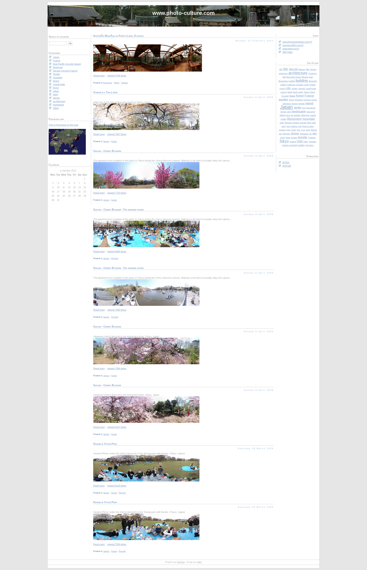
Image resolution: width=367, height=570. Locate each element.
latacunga (310, 112)
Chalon (312, 85)
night (282, 123)
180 (280, 69)
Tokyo (284, 141)
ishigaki (301, 104)
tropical (293, 142)
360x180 (293, 69)
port (300, 126)
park (314, 123)
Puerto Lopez (308, 126)
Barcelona (291, 77)
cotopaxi (301, 88)
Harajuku (299, 100)
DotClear (181, 562)
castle (306, 85)
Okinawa (288, 123)
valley (305, 142)
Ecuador (285, 96)
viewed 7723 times (116, 193)
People (114, 258)
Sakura (314, 130)
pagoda (303, 123)
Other (116, 83)
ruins (308, 130)
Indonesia (286, 104)
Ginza (291, 100)
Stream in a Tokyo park (105, 92)
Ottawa (296, 123)
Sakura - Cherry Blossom (107, 151)
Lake (289, 112)
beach (298, 77)
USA (299, 141)
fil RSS (285, 162)
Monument (294, 118)
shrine (295, 133)
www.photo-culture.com (183, 13)
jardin (297, 107)
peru (289, 126)
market (313, 115)
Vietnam (312, 142)
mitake (284, 119)
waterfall (293, 145)
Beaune (305, 77)
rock (303, 130)
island (309, 103)
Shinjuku (286, 134)
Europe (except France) (65, 70)
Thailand (311, 138)
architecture (297, 73)
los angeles (296, 115)
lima (288, 115)
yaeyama (309, 145)
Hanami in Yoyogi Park (105, 443)
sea (280, 134)
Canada (299, 85)
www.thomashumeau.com (295, 42)
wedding (301, 145)
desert (307, 92)
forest (300, 95)
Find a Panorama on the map (63, 125)
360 (285, 69)
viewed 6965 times (116, 251)
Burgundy (313, 81)
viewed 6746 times (116, 75)
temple (302, 137)
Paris (309, 123)
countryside (311, 88)
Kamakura (310, 108)
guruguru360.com (291, 45)
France (309, 95)
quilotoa (282, 130)
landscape (299, 111)
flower (292, 96)
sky (314, 133)
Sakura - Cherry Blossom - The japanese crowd (118, 209)
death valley (298, 92)
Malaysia (305, 115)
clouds (294, 88)
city (288, 88)
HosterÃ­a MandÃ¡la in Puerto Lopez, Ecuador (118, 35)
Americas (107, 83)
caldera (283, 85)
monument (58, 104)
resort (293, 130)
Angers (313, 69)
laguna (283, 112)
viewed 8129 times (116, 485)
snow (282, 138)
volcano (285, 145)
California (291, 85)
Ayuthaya (312, 73)
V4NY (199, 562)
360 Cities (287, 52)
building (302, 80)
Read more (99, 75)
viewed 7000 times (116, 310)
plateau (294, 126)
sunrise (294, 138)
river (299, 130)
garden (283, 99)
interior (295, 104)
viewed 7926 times (116, 544)
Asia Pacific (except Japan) (67, 64)
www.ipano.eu (289, 48)
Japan (286, 107)
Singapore (304, 134)
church (282, 88)
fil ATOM (286, 166)
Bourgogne (283, 81)
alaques (301, 69)
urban (56, 91)
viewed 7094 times (116, 368)
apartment (283, 73)
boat (311, 77)
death (289, 92)
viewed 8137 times (116, 427)
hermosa (307, 100)
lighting (283, 115)
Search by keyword (59, 36)
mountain (308, 118)
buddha (292, 81)
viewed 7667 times (116, 134)
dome (312, 92)
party (284, 126)
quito (288, 130)
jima (304, 108)
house (314, 100)
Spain (287, 138)
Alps (308, 69)
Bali (284, 77)
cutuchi (283, 92)
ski (310, 134)
